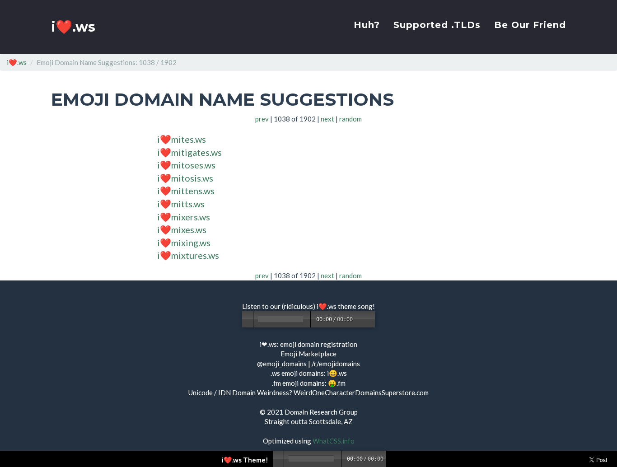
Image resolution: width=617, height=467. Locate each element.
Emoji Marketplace (308, 354)
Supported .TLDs (437, 24)
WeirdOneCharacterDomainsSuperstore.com (361, 392)
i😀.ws (337, 373)
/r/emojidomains (336, 364)
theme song (355, 306)
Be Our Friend (530, 24)
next (327, 119)
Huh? (367, 24)
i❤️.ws (73, 27)
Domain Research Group (321, 412)
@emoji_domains (282, 364)
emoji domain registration (318, 344)
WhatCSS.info (334, 441)
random (350, 119)
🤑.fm (337, 383)
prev (262, 119)
